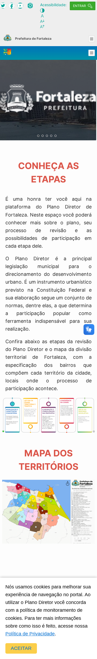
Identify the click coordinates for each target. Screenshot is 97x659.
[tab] (38, 136)
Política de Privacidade (30, 633)
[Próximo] (88, 100)
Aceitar (21, 648)
